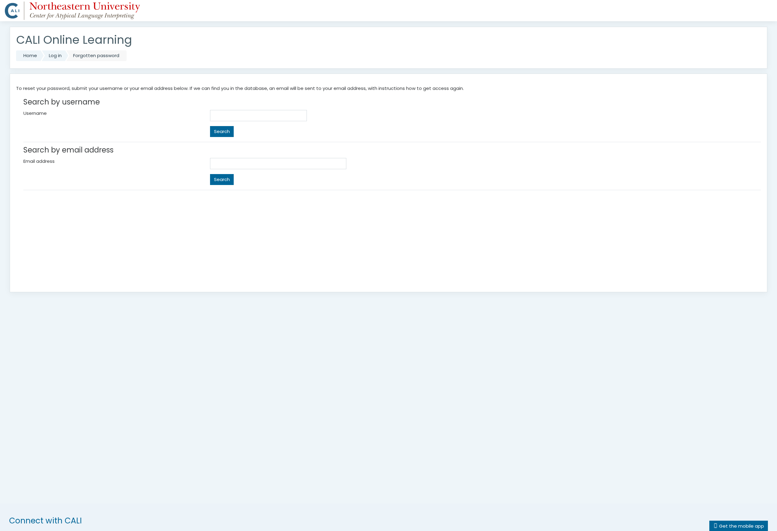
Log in (55, 55)
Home (30, 55)
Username (35, 113)
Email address (39, 161)
